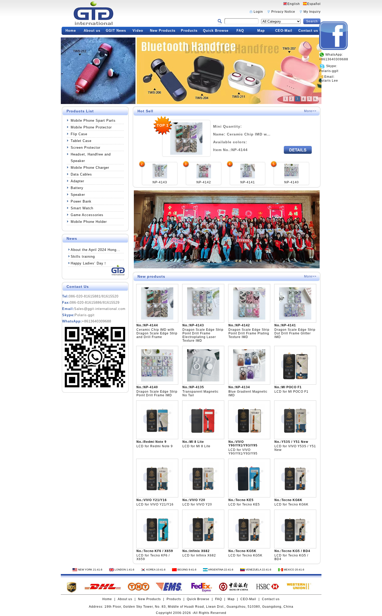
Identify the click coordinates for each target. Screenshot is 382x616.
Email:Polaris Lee (328, 78)
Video (138, 31)
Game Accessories (87, 215)
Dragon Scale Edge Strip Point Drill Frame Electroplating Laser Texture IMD (202, 335)
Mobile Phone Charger (90, 168)
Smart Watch (82, 208)
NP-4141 (247, 182)
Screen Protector (85, 148)
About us (92, 31)
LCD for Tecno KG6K (291, 504)
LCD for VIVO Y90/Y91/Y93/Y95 (243, 451)
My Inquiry (312, 12)
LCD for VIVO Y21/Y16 (155, 504)
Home (70, 31)
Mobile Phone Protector (91, 127)
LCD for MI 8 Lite (196, 446)
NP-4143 (160, 182)
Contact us (308, 31)
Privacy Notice (283, 12)
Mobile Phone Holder (89, 222)
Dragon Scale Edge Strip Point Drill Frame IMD (156, 393)
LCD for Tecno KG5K (245, 555)
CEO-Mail (283, 31)
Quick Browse (215, 31)
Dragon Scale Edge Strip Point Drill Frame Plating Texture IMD (248, 333)
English (293, 4)
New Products (162, 31)
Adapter (77, 181)
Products (189, 31)
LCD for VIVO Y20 (197, 504)
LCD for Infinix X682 (199, 555)
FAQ (240, 31)
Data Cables (81, 174)
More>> (310, 111)
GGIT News (116, 31)
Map (261, 31)
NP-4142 (203, 182)
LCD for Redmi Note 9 (154, 446)
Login (258, 12)
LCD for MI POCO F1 (291, 391)
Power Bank (81, 201)
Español (314, 4)
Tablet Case (81, 141)
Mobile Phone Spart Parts (93, 120)
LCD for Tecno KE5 (244, 504)
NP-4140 (291, 182)
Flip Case (79, 134)
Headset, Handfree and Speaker (91, 157)
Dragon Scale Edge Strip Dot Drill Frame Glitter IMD (294, 333)
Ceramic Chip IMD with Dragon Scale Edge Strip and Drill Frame (156, 333)
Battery (77, 188)
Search (312, 21)
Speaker (78, 195)
